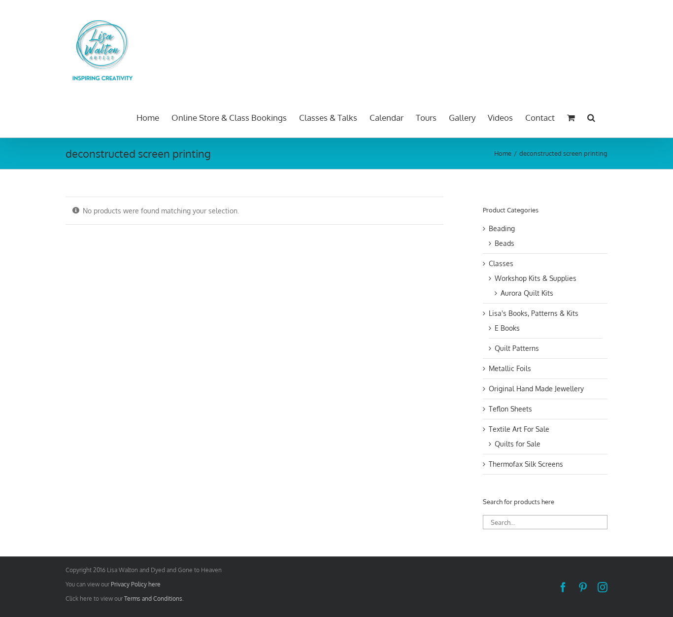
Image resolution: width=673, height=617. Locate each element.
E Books (507, 328)
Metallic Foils (510, 368)
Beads (504, 243)
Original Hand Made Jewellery (536, 388)
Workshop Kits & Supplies (535, 278)
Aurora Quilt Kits (527, 293)
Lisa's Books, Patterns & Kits (533, 313)
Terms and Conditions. (154, 598)
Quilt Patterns (517, 348)
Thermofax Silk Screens (526, 464)
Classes (501, 263)
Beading (502, 228)
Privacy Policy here (136, 584)
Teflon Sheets (510, 409)
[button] (591, 116)
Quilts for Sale (517, 444)
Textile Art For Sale (519, 429)
